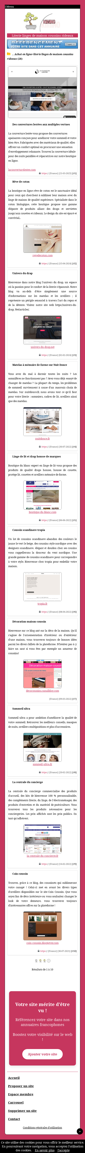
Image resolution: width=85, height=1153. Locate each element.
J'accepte (64, 1150)
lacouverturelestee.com (22, 169)
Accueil (14, 1078)
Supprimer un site (22, 1111)
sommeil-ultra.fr (42, 764)
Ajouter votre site (42, 1054)
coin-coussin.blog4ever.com (42, 943)
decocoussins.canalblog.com (42, 690)
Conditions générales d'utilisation (42, 1127)
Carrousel (16, 1102)
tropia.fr (42, 603)
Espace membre (20, 1094)
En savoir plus (44, 1150)
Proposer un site (21, 1086)
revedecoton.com (43, 255)
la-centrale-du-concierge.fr (42, 856)
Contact (14, 1119)
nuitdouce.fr (42, 438)
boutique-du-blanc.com (42, 512)
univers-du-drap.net (42, 347)
